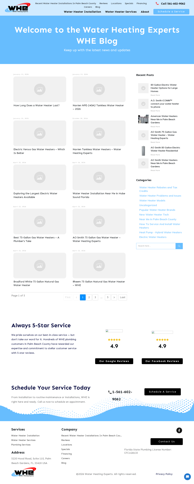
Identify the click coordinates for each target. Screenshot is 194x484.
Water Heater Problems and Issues (160, 195)
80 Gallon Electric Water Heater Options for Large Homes (159, 90)
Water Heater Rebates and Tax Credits (158, 189)
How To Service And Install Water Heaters (159, 225)
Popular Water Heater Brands (157, 209)
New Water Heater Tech (154, 214)
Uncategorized (148, 205)
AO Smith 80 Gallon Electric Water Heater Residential (159, 151)
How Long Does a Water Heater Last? (36, 105)
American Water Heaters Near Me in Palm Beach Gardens (159, 121)
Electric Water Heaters (152, 237)
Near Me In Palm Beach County (157, 219)
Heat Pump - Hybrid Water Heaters (160, 232)
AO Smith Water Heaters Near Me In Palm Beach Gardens (159, 165)
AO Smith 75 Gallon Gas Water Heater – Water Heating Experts (159, 137)
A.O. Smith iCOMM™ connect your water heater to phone (159, 105)
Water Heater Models (152, 200)
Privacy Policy (164, 474)
